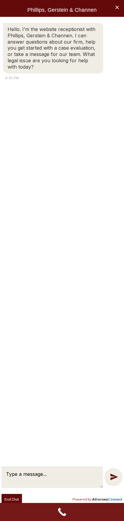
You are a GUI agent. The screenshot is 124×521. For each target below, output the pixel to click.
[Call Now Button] (62, 512)
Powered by (97, 499)
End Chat (12, 499)
